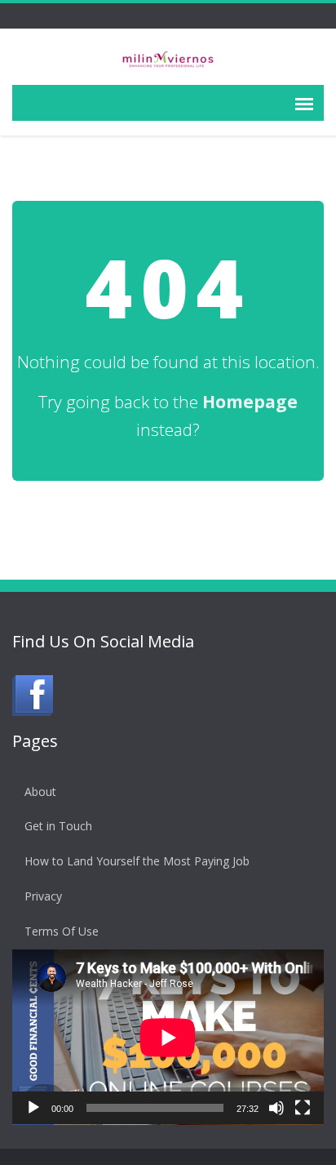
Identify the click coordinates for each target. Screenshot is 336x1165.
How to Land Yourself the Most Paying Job (137, 861)
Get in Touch (58, 826)
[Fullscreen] (302, 1108)
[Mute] (276, 1108)
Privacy (43, 896)
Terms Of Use (61, 931)
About (40, 791)
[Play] (33, 1108)
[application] (168, 1037)
